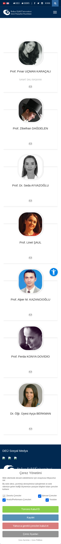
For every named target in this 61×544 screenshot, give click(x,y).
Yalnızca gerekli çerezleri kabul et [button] (30, 525)
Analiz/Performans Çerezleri (18, 499)
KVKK (47, 3)
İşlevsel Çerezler (49, 495)
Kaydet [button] (30, 517)
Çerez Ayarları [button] (30, 534)
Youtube (53, 499)
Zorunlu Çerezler (13, 495)
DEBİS (26, 3)
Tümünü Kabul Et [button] (30, 509)
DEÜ (17, 3)
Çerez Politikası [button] (37, 540)
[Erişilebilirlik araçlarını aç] (54, 272)
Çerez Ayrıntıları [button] (24, 540)
